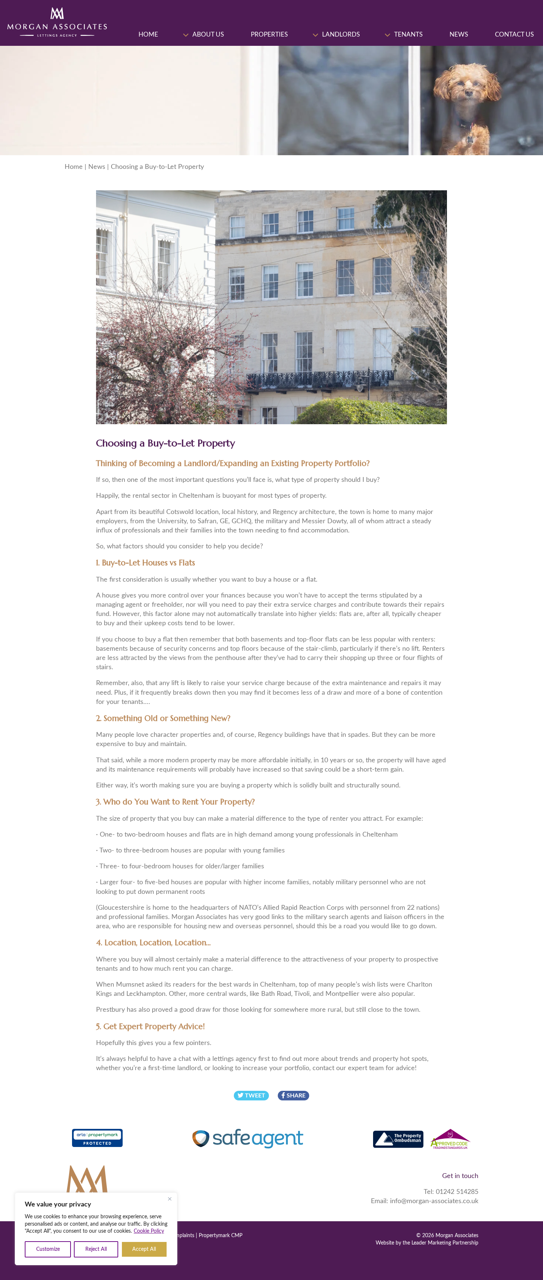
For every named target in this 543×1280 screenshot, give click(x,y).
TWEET (254, 1096)
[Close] (169, 1198)
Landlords (341, 34)
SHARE (295, 1096)
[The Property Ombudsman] (422, 1140)
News (459, 34)
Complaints (181, 1235)
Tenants (408, 34)
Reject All (96, 1249)
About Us (208, 34)
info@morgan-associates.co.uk (434, 1201)
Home (148, 34)
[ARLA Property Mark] (97, 1140)
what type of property (307, 480)
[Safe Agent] (247, 1140)
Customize (48, 1249)
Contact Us (514, 34)
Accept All (144, 1249)
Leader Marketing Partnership (444, 1243)
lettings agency (234, 1059)
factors (133, 546)
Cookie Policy (149, 1231)
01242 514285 (457, 1192)
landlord (189, 1068)
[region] (96, 1228)
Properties (269, 34)
